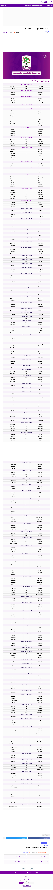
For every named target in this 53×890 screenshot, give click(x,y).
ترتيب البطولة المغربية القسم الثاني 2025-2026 (33, 5)
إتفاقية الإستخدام (35, 872)
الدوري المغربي (45, 835)
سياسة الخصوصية (18, 872)
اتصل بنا (23, 872)
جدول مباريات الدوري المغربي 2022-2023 (18, 861)
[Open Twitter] (27, 879)
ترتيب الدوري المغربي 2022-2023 (43, 856)
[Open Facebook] (28, 879)
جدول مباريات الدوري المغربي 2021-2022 (41, 861)
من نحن (30, 872)
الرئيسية (26, 872)
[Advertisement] (26, 17)
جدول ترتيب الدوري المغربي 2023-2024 (19, 856)
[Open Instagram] (25, 879)
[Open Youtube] (24, 879)
